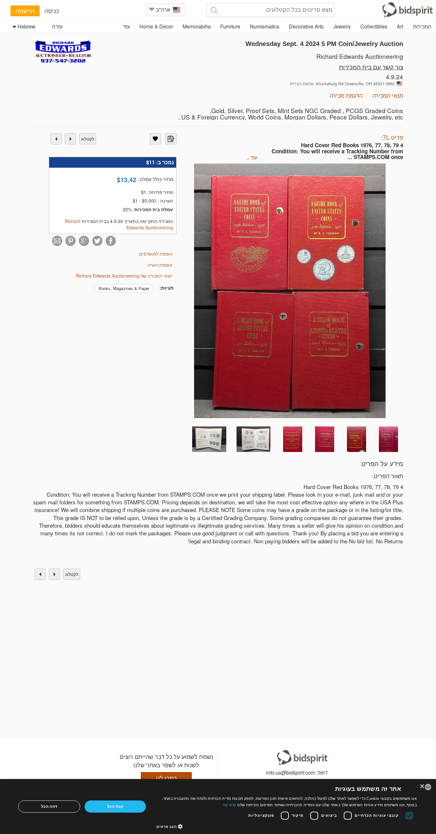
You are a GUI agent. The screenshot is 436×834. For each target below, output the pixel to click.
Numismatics (264, 26)
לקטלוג (87, 138)
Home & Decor (156, 26)
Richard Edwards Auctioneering (359, 56)
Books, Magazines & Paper (124, 288)
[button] (286, 826)
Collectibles (373, 26)
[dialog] (218, 806)
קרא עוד (229, 804)
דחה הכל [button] (49, 806)
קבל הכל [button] (115, 806)
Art (400, 26)
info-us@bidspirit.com (290, 772)
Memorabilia (197, 26)
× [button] (422, 786)
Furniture (230, 26)
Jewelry (342, 26)
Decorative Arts (306, 26)
